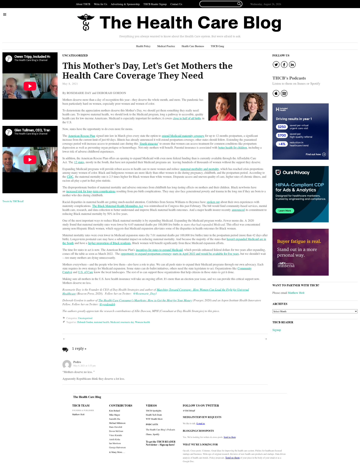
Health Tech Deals (154, 414)
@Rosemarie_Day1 (145, 293)
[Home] (179, 23)
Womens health (142, 322)
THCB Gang (217, 46)
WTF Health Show (154, 418)
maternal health (101, 322)
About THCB (83, 4)
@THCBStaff (189, 410)
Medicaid (114, 322)
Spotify (156, 434)
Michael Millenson (117, 423)
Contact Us (176, 4)
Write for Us (100, 4)
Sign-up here (167, 445)
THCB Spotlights (153, 410)
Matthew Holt (296, 293)
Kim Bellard (114, 410)
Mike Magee (114, 414)
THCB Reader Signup (155, 4)
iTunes (149, 434)
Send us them (230, 436)
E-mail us (200, 423)
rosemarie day (127, 322)
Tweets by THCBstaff (13, 201)
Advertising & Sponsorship (125, 4)
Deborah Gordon (85, 322)
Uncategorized (75, 55)
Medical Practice (166, 46)
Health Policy (143, 46)
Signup (276, 330)
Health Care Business (193, 46)
